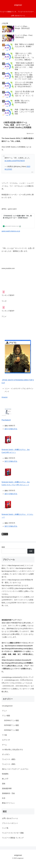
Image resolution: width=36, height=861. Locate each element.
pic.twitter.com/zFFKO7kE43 (15, 161)
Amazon (5, 397)
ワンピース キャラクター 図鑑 (13, 833)
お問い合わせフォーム (10, 818)
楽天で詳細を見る (10, 429)
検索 (3, 547)
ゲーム (5, 534)
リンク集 (5, 828)
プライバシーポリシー (10, 823)
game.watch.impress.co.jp (11, 231)
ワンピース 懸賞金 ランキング (13, 838)
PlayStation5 (6, 420)
